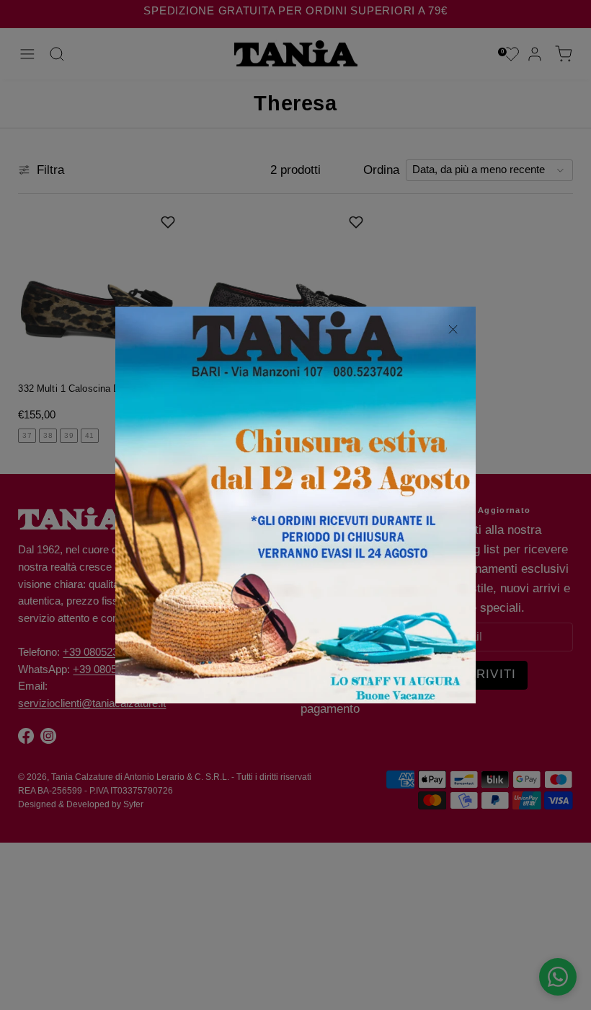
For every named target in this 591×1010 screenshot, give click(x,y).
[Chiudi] (452, 329)
